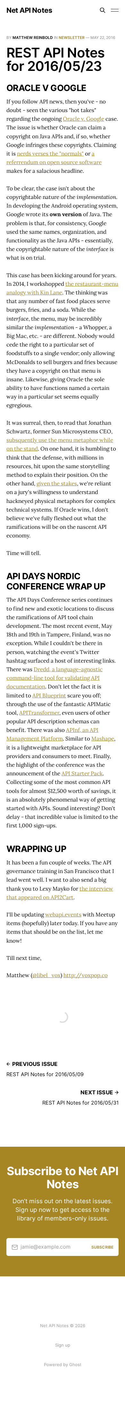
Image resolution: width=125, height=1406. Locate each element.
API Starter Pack (82, 773)
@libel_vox (46, 975)
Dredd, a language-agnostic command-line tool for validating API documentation (54, 678)
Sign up (62, 1345)
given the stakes (57, 483)
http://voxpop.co (85, 975)
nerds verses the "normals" (50, 153)
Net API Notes (29, 10)
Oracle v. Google (83, 118)
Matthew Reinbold (33, 37)
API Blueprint (49, 695)
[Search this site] (102, 10)
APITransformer (39, 712)
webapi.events (63, 914)
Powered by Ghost (62, 1364)
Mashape (102, 738)
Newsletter (72, 37)
